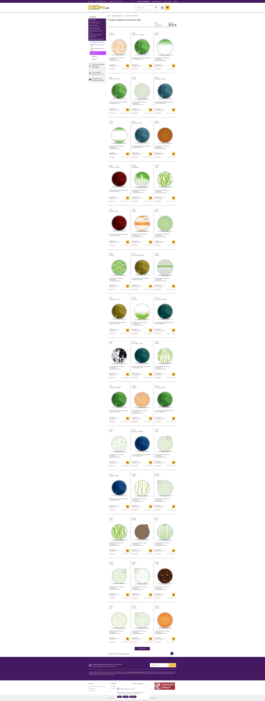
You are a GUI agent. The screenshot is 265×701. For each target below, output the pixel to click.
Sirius (156, 431)
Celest (157, 564)
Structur (134, 608)
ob (114, 688)
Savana (157, 343)
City (110, 343)
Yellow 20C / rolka (114, 299)
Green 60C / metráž (115, 387)
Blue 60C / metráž (137, 431)
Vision (134, 211)
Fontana (111, 255)
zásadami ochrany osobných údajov (136, 672)
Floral (156, 167)
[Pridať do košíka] (127, 65)
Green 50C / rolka (114, 79)
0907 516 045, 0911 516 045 (116, 1)
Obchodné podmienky (157, 1)
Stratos (157, 475)
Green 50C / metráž (138, 35)
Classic (134, 79)
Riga (156, 520)
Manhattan (135, 167)
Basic (156, 211)
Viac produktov (142, 648)
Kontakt (175, 1)
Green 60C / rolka (160, 387)
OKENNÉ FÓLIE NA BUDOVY (117, 15)
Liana (110, 520)
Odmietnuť (133, 696)
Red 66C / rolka (113, 211)
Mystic (157, 255)
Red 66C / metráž (114, 167)
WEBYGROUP (154, 698)
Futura (111, 123)
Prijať (119, 696)
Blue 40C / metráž (160, 79)
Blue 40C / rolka (136, 123)
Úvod (91, 1)
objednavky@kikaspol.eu (101, 1)
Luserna (134, 299)
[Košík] (167, 7)
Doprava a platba (167, 1)
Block (133, 564)
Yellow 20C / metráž (138, 255)
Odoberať (172, 665)
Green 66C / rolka (137, 343)
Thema (134, 387)
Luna (110, 608)
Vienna (157, 608)
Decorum (112, 35)
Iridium (134, 520)
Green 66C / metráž (161, 299)
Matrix (157, 123)
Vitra (110, 431)
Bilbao (134, 475)
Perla (156, 35)
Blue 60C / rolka (113, 475)
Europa (111, 564)
